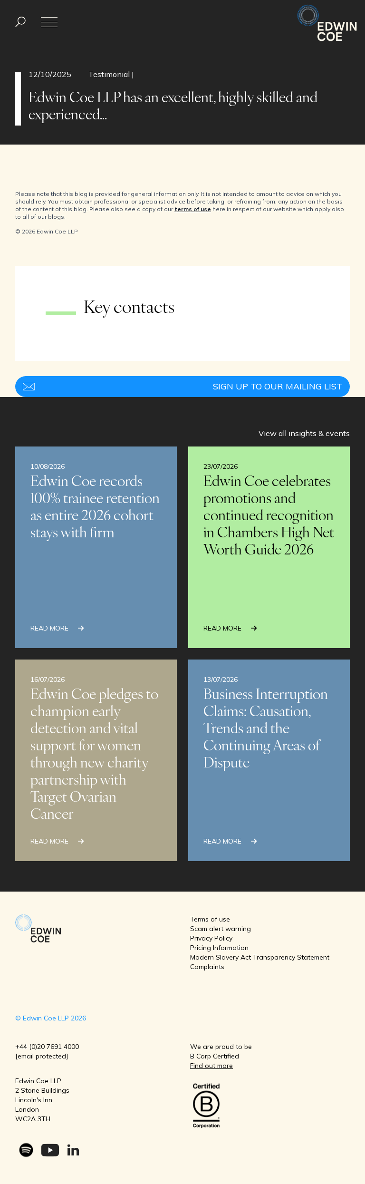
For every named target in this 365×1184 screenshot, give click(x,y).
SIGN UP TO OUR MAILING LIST (277, 386)
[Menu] (20, 22)
